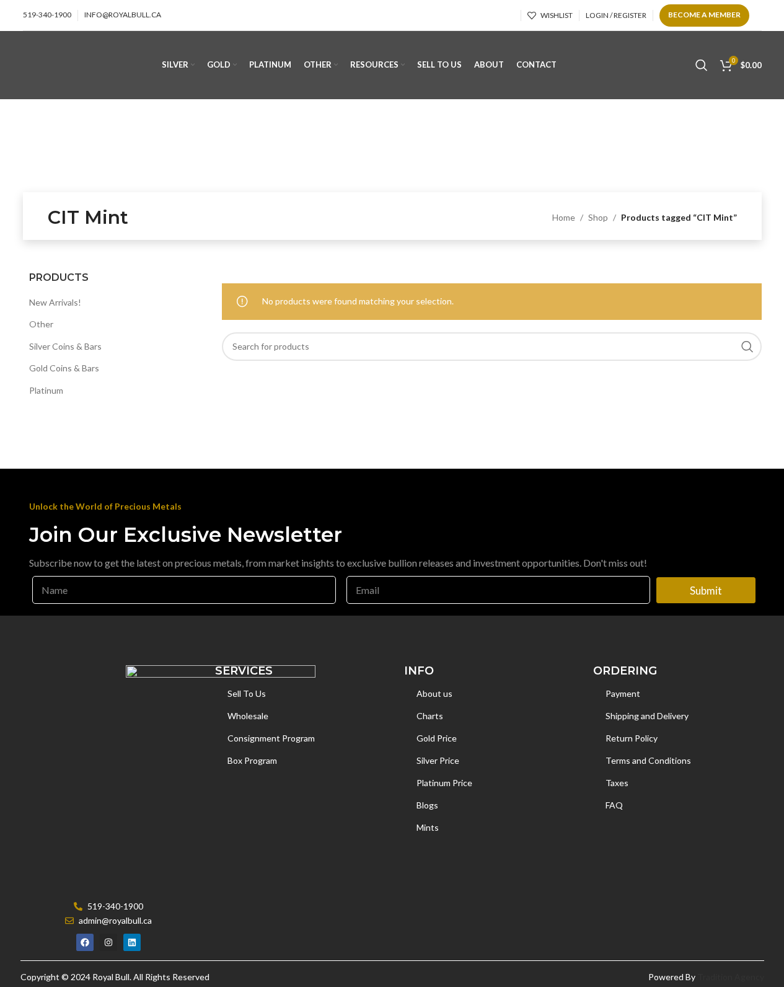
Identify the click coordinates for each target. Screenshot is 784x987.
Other (41, 324)
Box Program (252, 760)
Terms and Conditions (648, 760)
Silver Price (437, 760)
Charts (429, 715)
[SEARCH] (747, 346)
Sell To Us (246, 693)
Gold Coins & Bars (64, 368)
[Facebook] (85, 942)
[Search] (701, 65)
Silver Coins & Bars (65, 346)
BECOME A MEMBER (704, 14)
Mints (427, 827)
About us (434, 693)
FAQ (614, 805)
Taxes (617, 782)
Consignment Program (271, 738)
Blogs (427, 805)
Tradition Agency (730, 977)
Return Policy (632, 738)
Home (563, 217)
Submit (706, 590)
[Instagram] (108, 942)
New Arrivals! (55, 302)
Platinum (46, 390)
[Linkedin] (132, 942)
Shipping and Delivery (647, 715)
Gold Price (436, 738)
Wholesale (247, 715)
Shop (598, 217)
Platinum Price (444, 782)
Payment (623, 693)
